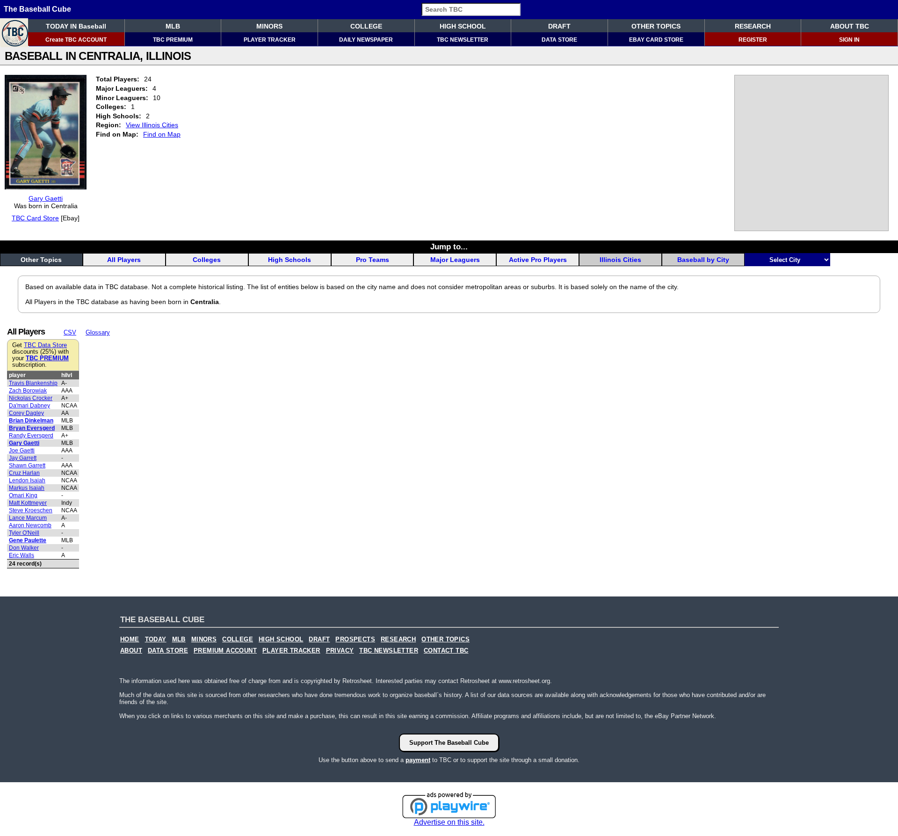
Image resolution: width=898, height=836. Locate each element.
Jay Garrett (22, 458)
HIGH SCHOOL (463, 26)
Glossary (98, 332)
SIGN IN (849, 39)
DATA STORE (559, 39)
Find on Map (162, 134)
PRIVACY (340, 650)
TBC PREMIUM (173, 39)
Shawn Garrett (27, 465)
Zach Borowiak (28, 390)
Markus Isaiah (26, 488)
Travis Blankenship (33, 383)
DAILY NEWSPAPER (366, 39)
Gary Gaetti (46, 198)
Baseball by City (703, 259)
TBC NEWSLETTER (462, 39)
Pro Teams (372, 259)
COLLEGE (366, 26)
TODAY (156, 639)
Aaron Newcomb (30, 525)
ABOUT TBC (849, 26)
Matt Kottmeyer (28, 503)
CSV (70, 332)
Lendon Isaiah (27, 480)
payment (418, 759)
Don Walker (24, 548)
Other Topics (41, 259)
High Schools (289, 259)
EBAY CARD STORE (656, 39)
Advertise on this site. (449, 822)
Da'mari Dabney (29, 405)
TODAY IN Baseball (76, 26)
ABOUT (131, 650)
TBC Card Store (35, 218)
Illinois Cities (620, 259)
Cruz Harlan (24, 473)
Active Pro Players (538, 259)
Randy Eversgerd (31, 435)
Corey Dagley (26, 413)
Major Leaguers (455, 259)
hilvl (66, 375)
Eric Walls (21, 555)
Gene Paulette (27, 540)
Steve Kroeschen (30, 510)
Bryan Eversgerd (32, 428)
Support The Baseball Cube (449, 742)
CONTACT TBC (446, 650)
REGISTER (753, 39)
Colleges (207, 259)
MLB (173, 26)
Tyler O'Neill (24, 533)
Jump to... (449, 246)
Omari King (23, 495)
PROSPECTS (355, 639)
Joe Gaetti (22, 450)
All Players (124, 259)
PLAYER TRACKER (270, 39)
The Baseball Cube (37, 9)
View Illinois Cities (152, 125)
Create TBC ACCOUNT (76, 39)
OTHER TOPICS (656, 26)
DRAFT (559, 26)
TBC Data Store (45, 345)
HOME (129, 639)
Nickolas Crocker (30, 398)
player (17, 375)
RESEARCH (753, 26)
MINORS (269, 26)
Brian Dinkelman (31, 420)
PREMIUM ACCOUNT (225, 650)
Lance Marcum (28, 518)
